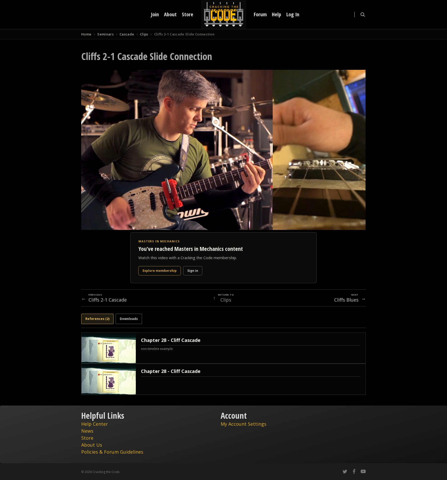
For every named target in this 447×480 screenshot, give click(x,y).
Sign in (192, 270)
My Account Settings (243, 424)
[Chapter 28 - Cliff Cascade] (223, 348)
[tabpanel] (223, 364)
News (87, 431)
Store (87, 438)
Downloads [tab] (129, 319)
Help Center (94, 424)
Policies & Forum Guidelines (112, 452)
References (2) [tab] (97, 319)
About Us (91, 445)
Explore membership (160, 270)
